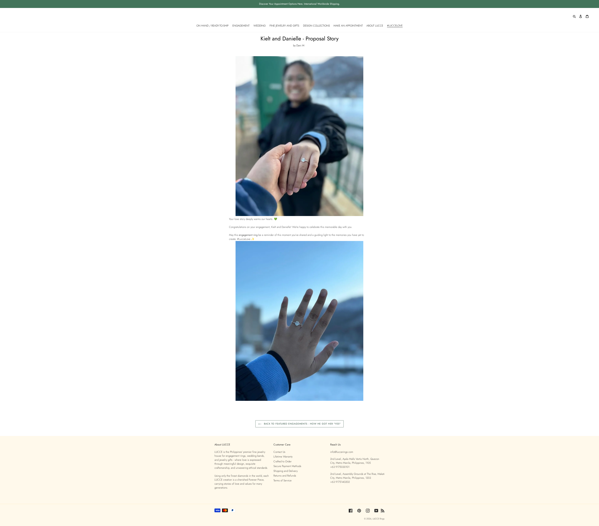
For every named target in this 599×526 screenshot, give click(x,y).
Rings (382, 518)
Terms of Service (282, 480)
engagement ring (248, 235)
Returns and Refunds (284, 475)
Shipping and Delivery (285, 471)
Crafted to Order (282, 461)
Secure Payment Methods (287, 466)
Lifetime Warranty (282, 456)
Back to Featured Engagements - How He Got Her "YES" (302, 423)
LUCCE (376, 518)
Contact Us (279, 452)
